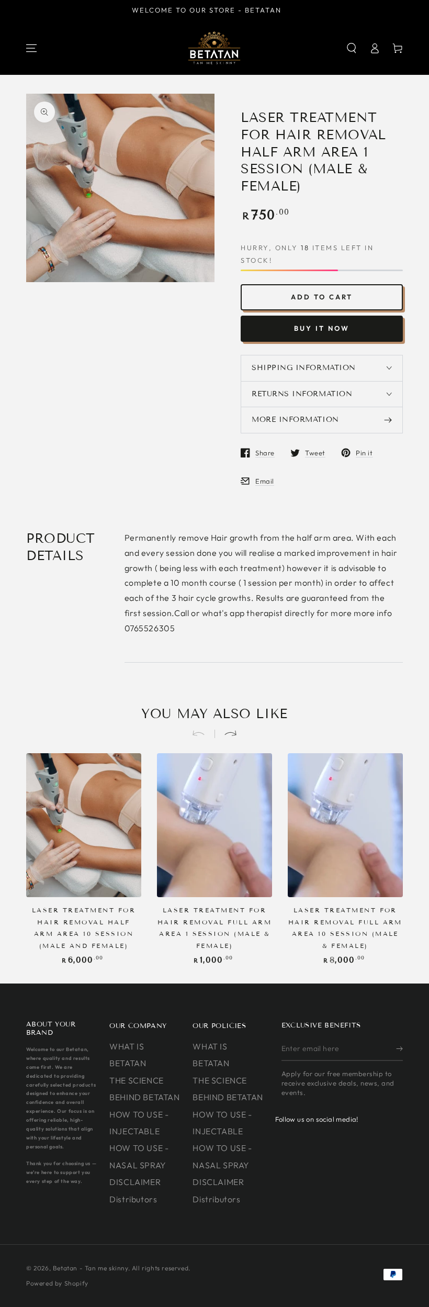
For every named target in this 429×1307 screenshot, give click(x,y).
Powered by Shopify (57, 1283)
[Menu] (31, 48)
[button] (351, 48)
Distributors (133, 1199)
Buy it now (321, 328)
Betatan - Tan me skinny (90, 1268)
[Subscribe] (399, 1048)
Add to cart (322, 297)
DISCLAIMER (135, 1182)
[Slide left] (202, 733)
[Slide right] (226, 733)
